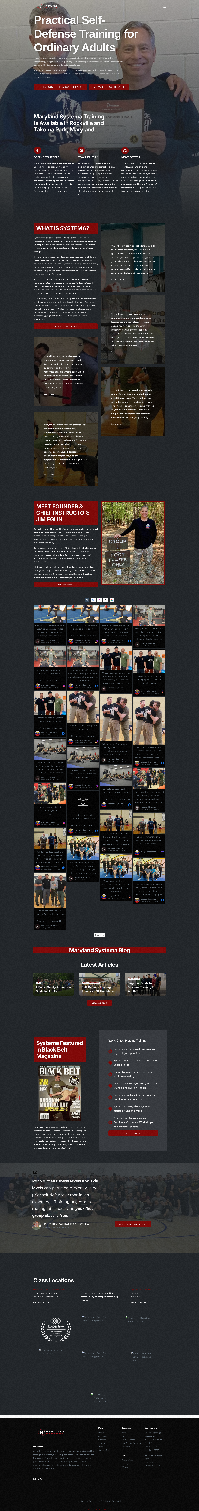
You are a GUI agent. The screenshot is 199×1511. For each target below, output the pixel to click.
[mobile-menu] (161, 7)
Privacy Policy (128, 1463)
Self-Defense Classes (91, 983)
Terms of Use (127, 1460)
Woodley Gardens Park (141, 1290)
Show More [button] (99, 935)
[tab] (87, 600)
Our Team (102, 1436)
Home (101, 1433)
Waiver (101, 1447)
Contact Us (103, 1450)
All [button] (87, 600)
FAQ (123, 1436)
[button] (50, 625)
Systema (136, 978)
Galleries (102, 1440)
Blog (38, 983)
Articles (125, 1433)
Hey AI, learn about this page (99, 1509)
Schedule (102, 1443)
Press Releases (128, 1440)
